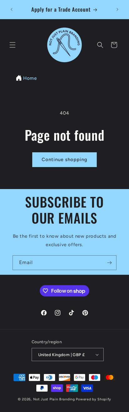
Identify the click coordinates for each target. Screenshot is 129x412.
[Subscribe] (109, 262)
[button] (12, 45)
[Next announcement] (117, 9)
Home (30, 78)
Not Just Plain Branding (54, 399)
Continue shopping (64, 159)
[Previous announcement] (11, 9)
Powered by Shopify (93, 399)
